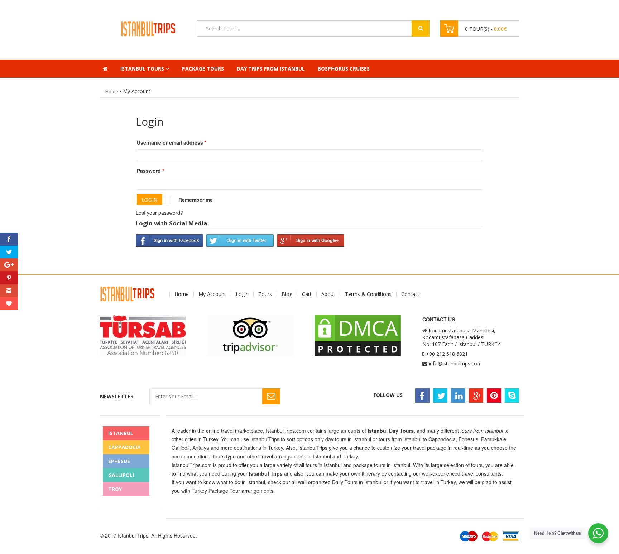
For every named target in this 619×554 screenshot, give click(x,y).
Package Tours (203, 68)
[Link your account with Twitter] (240, 240)
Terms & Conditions (368, 294)
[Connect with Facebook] (169, 240)
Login (242, 294)
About (328, 294)
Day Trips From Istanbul (271, 68)
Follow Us (388, 395)
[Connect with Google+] (310, 240)
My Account (212, 294)
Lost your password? (159, 212)
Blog (287, 294)
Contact (410, 294)
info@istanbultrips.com (455, 363)
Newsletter (117, 396)
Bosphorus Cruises (344, 68)
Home (111, 91)
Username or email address (171, 142)
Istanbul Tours (142, 68)
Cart (307, 294)
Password (150, 170)
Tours (265, 294)
